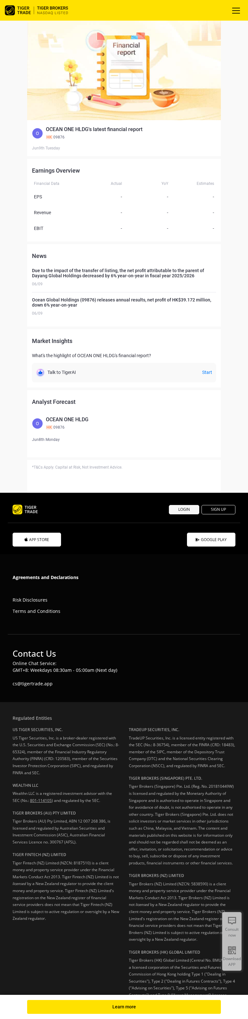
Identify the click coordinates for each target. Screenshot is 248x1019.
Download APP (232, 961)
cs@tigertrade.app (33, 684)
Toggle (236, 10)
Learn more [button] (124, 1006)
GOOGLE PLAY (214, 539)
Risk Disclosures (30, 600)
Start (207, 372)
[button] (124, 133)
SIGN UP (218, 509)
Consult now (232, 932)
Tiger (42, 10)
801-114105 (41, 800)
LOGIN (184, 509)
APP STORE (39, 539)
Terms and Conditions (36, 611)
